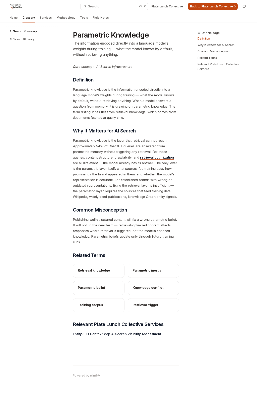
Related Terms (207, 57)
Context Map (100, 334)
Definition (204, 38)
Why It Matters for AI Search (216, 45)
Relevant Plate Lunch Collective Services (218, 66)
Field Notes (101, 17)
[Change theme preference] (244, 6)
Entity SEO (81, 334)
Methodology (66, 17)
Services (46, 17)
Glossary (28, 17)
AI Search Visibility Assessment (136, 334)
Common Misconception (213, 51)
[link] (98, 271)
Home (14, 17)
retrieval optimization (157, 157)
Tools (84, 17)
